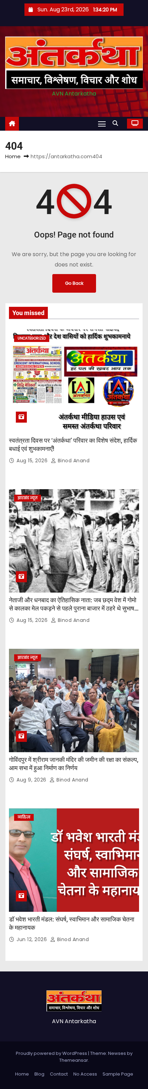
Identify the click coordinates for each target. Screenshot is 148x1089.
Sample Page (118, 1074)
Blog (39, 1074)
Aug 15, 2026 (33, 460)
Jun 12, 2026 (33, 939)
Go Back (74, 283)
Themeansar (73, 1060)
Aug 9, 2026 (32, 779)
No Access (85, 1074)
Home (13, 156)
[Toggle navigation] (102, 124)
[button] (117, 123)
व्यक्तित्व (24, 817)
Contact (59, 1074)
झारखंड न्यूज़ (28, 498)
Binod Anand (72, 460)
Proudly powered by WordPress (52, 1053)
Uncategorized (32, 338)
